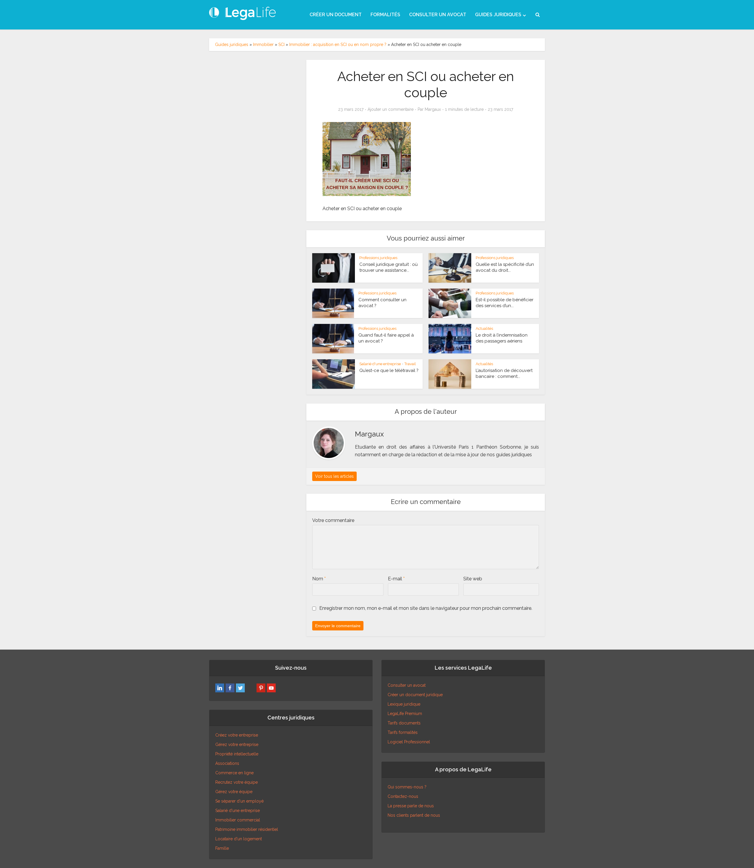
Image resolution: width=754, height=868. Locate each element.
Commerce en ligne (234, 772)
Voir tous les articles (334, 476)
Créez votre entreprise (236, 735)
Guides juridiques (231, 44)
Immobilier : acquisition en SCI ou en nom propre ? (337, 44)
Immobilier (263, 44)
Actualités (484, 328)
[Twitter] (240, 687)
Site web (472, 579)
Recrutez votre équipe (236, 782)
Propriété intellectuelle (236, 754)
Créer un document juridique (415, 694)
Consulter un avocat (407, 685)
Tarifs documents (404, 723)
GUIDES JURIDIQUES (498, 14)
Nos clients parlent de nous (414, 815)
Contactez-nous (403, 796)
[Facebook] (230, 687)
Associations (227, 763)
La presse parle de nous (411, 805)
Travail (410, 364)
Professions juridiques (378, 258)
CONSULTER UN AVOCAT (437, 14)
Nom (319, 579)
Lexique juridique (404, 704)
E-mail (396, 579)
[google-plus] (250, 687)
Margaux (433, 109)
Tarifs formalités (403, 732)
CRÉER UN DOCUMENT (336, 14)
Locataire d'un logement (238, 838)
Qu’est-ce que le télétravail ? (389, 370)
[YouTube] (271, 687)
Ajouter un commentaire (391, 109)
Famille (222, 848)
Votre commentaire (333, 520)
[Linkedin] (219, 687)
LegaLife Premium (405, 713)
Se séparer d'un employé (239, 801)
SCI (281, 44)
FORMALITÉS (385, 14)
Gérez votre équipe (233, 791)
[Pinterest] (261, 687)
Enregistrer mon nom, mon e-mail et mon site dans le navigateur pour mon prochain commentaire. (425, 608)
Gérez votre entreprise (236, 744)
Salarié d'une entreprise (380, 364)
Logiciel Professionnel (409, 741)
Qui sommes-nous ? (407, 787)
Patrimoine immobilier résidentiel (246, 829)
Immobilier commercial (237, 820)
